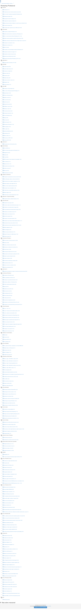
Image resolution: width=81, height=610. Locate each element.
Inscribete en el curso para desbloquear (40, 607)
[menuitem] (0, 2)
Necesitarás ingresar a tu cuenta (46, 606)
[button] (0, 0)
